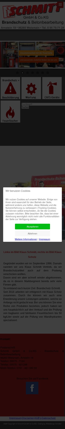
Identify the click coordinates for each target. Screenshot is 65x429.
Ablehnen (32, 233)
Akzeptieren (32, 226)
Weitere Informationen (26, 239)
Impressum (44, 239)
